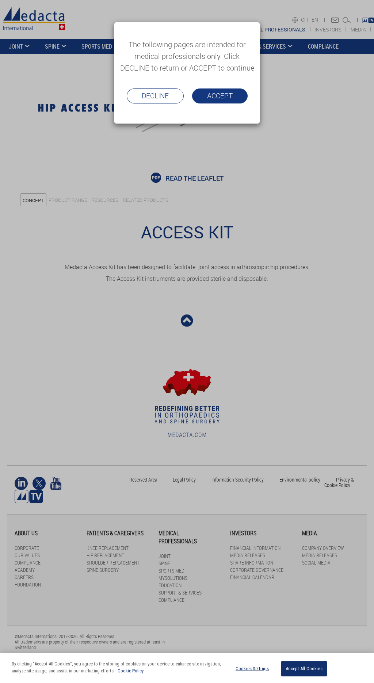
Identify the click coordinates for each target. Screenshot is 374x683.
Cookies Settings (252, 668)
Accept (220, 96)
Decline (155, 96)
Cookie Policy (131, 670)
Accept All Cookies (304, 668)
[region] (187, 668)
